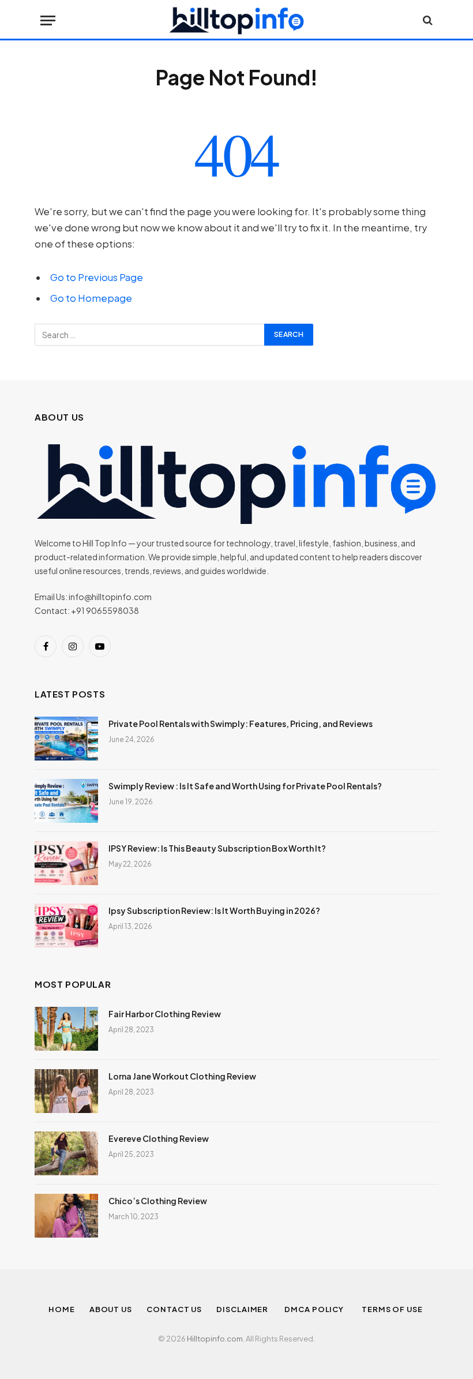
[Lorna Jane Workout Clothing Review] (66, 1091)
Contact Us (174, 1309)
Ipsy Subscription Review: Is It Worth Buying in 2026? (214, 910)
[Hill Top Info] (236, 20)
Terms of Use (393, 1309)
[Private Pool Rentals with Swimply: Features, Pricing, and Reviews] (66, 738)
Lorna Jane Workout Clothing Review (182, 1076)
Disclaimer (243, 1309)
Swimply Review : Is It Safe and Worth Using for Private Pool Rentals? (245, 786)
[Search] (427, 20)
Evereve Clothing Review (158, 1138)
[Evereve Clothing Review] (66, 1153)
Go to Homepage (91, 298)
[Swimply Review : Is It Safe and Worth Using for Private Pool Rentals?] (66, 801)
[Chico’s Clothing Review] (66, 1216)
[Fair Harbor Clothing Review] (66, 1029)
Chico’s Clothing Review (157, 1201)
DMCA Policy (315, 1309)
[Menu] (47, 20)
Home (61, 1309)
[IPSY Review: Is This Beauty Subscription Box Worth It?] (66, 863)
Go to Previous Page (96, 277)
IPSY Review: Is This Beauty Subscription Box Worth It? (217, 848)
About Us (110, 1309)
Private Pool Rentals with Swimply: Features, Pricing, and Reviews (240, 723)
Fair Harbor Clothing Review (164, 1014)
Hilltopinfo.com (215, 1338)
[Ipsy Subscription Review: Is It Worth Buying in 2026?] (66, 925)
